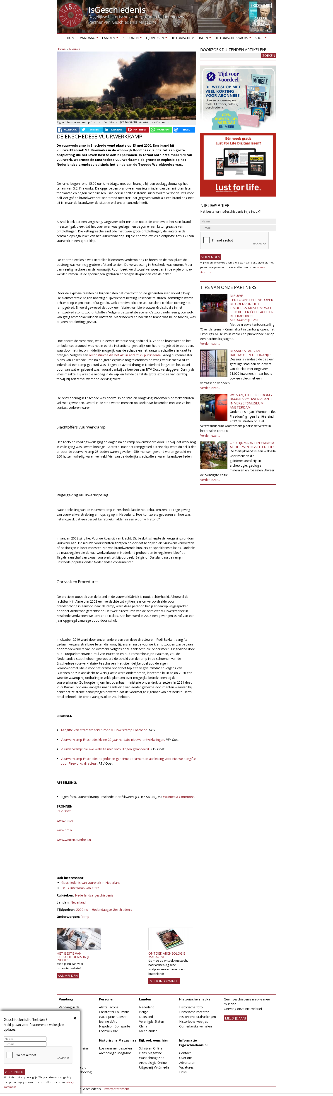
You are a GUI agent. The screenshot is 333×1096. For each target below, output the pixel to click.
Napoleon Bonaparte (114, 1026)
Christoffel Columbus (114, 1012)
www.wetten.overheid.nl (74, 839)
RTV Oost (64, 811)
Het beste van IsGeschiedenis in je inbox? (73, 956)
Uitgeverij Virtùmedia (154, 1067)
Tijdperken (153, 39)
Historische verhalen (188, 39)
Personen (129, 39)
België (143, 1012)
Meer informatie (164, 981)
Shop (258, 39)
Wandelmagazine (151, 1058)
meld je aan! (235, 1018)
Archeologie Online (153, 1062)
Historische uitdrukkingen (197, 1017)
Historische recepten (194, 1012)
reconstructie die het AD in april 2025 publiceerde (125, 355)
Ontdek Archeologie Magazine (166, 955)
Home (71, 38)
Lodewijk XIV (108, 1031)
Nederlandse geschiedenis (94, 895)
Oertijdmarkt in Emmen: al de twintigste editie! (252, 444)
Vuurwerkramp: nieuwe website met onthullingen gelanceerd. (105, 749)
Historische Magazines (117, 1040)
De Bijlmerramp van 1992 (80, 888)
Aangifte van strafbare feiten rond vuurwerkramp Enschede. (105, 730)
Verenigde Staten (151, 1021)
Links (183, 1072)
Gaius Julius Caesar (113, 1017)
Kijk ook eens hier (153, 1040)
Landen (107, 39)
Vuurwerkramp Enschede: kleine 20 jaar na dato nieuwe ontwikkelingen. (113, 739)
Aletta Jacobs (108, 1007)
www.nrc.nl (64, 830)
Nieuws (74, 49)
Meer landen (148, 1031)
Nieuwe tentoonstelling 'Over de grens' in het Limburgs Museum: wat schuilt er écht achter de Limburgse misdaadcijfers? (251, 307)
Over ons (186, 1058)
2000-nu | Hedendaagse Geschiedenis (104, 909)
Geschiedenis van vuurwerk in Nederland (91, 882)
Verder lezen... (210, 343)
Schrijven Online (150, 1048)
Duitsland (146, 1017)
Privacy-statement (115, 1089)
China (143, 1026)
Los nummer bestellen (115, 1048)
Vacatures (186, 1067)
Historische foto (191, 1007)
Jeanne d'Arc (108, 1021)
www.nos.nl (65, 820)
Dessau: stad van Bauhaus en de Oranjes (251, 352)
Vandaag (86, 39)
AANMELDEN (68, 975)
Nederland (78, 902)
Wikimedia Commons (178, 797)
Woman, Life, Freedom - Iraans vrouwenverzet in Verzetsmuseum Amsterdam (251, 401)
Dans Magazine (150, 1053)
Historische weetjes (193, 1021)
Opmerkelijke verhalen (195, 1026)
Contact (185, 1053)
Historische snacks (230, 39)
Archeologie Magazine (115, 1053)
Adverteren (187, 1062)
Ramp (85, 916)
